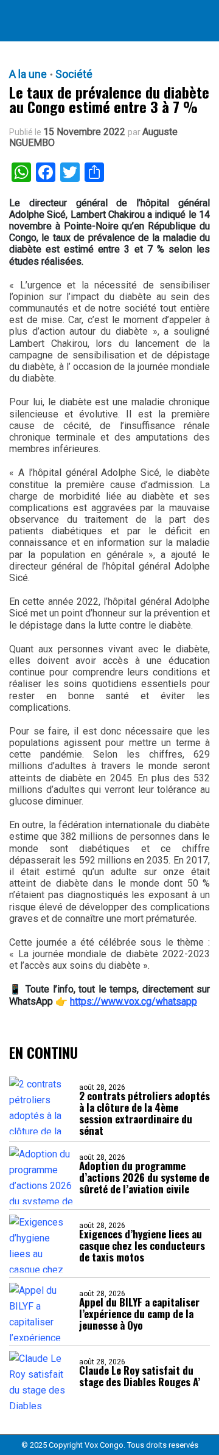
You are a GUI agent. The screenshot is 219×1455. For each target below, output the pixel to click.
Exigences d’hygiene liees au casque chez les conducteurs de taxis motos (142, 1245)
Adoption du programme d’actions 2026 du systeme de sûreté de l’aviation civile (144, 1177)
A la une (28, 74)
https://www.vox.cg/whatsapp (133, 1001)
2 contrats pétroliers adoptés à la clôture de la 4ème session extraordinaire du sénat (144, 1113)
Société (73, 74)
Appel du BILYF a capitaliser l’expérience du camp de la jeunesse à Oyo (139, 1313)
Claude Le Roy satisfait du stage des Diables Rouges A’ (139, 1375)
